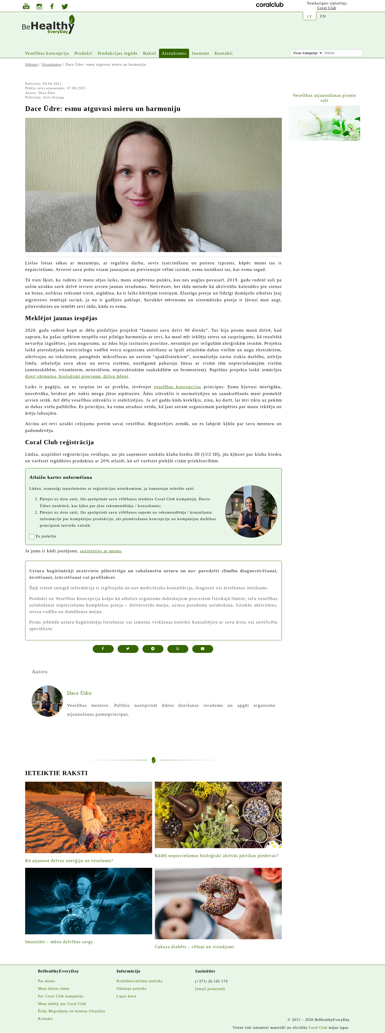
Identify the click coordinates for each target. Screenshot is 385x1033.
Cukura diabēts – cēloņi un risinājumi (194, 946)
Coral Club (326, 8)
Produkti (83, 53)
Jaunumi (200, 53)
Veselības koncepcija (47, 53)
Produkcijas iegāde (118, 53)
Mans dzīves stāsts (53, 988)
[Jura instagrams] (39, 7)
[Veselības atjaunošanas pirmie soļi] (324, 123)
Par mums (46, 981)
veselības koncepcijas (177, 386)
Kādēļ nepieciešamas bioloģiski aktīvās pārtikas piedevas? (217, 855)
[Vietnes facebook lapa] (51, 7)
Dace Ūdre (47, 93)
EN (323, 16)
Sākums (31, 64)
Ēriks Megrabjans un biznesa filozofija (71, 1011)
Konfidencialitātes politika (140, 981)
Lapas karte (126, 996)
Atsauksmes (174, 53)
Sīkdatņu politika (131, 988)
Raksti (149, 53)
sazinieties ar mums (100, 550)
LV (309, 16)
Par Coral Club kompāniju (60, 996)
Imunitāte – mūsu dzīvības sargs (59, 941)
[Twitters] (65, 7)
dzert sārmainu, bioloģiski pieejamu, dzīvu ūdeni (76, 376)
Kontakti (223, 53)
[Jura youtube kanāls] (26, 6)
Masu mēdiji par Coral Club (62, 1004)
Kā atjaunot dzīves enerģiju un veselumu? (69, 860)
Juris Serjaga (53, 97)
